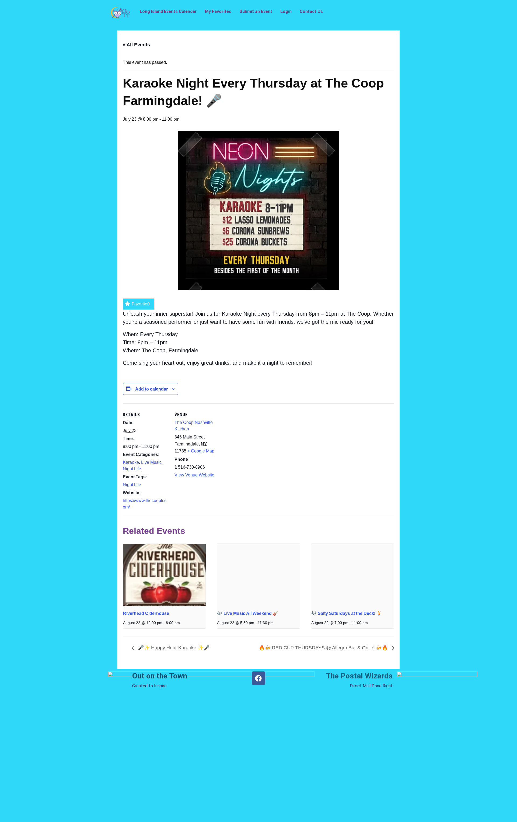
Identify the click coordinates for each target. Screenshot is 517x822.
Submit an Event (255, 11)
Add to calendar (151, 389)
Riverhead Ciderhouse (146, 613)
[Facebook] (258, 678)
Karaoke (131, 462)
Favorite (141, 304)
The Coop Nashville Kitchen (193, 425)
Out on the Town (159, 675)
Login (286, 11)
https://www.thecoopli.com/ (144, 503)
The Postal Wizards (359, 675)
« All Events (136, 44)
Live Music (151, 462)
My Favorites (218, 11)
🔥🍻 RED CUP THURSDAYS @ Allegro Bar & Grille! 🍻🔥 (324, 647)
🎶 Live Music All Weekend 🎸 (247, 613)
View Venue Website (194, 475)
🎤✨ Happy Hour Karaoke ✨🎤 (173, 647)
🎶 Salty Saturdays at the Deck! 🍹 (346, 613)
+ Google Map (200, 451)
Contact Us (311, 11)
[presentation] (164, 575)
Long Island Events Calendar (168, 11)
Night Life (132, 468)
